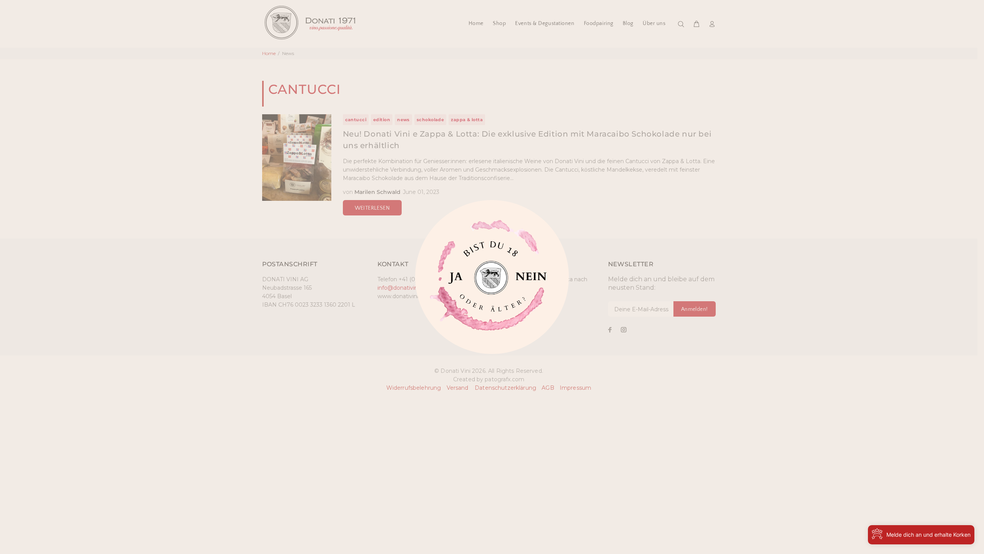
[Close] (454, 280)
